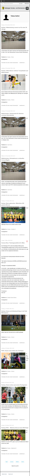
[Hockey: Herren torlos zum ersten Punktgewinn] (13, 394)
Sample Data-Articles (11, 297)
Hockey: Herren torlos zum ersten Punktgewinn (14, 385)
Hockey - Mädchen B (11, 448)
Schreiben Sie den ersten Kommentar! (9, 62)
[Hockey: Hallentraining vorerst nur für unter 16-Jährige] (13, 40)
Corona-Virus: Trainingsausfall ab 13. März (13, 243)
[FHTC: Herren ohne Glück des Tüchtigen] (13, 360)
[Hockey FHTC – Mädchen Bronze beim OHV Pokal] (13, 434)
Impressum (10, 474)
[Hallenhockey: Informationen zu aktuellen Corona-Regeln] (13, 171)
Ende (23, 461)
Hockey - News (10, 57)
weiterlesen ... (23, 62)
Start (7, 461)
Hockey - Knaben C (11, 229)
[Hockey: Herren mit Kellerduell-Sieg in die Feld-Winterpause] (13, 322)
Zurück (11, 461)
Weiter (17, 461)
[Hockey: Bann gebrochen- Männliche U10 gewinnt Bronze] (13, 214)
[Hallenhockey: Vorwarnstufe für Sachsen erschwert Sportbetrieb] (13, 126)
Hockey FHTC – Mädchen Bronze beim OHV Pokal (14, 427)
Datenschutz (4, 474)
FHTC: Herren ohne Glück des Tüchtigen (12, 350)
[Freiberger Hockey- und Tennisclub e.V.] (14, 8)
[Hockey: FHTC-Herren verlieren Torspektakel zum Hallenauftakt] (13, 82)
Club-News (9, 144)
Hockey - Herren (10, 99)
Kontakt (20, 3)
